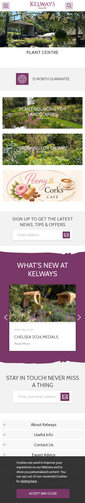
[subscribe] (66, 236)
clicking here (29, 481)
